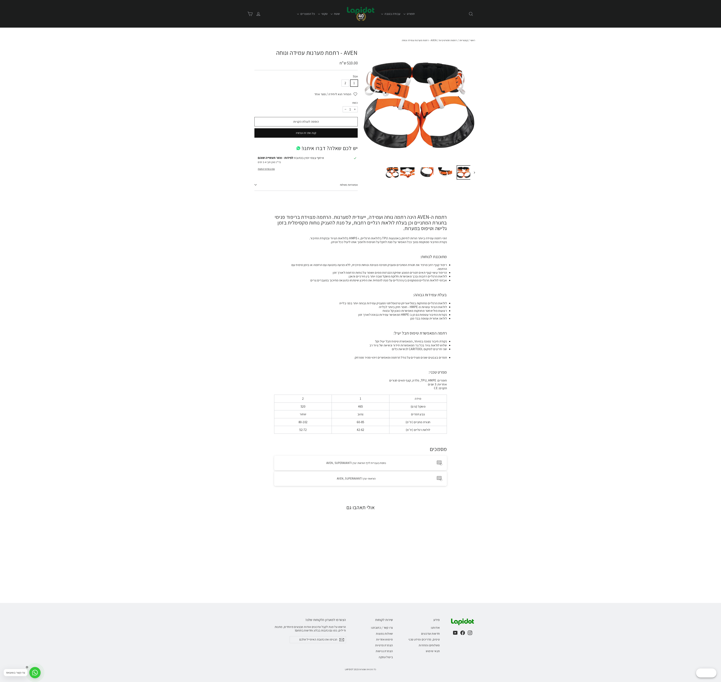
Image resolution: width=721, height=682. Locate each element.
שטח (336, 14)
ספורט (410, 14)
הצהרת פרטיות (384, 645)
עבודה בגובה (392, 14)
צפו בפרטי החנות (266, 168)
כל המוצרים (307, 14)
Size (355, 76)
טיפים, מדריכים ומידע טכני (424, 639)
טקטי (324, 14)
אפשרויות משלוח (349, 185)
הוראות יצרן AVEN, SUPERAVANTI (356, 478)
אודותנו (435, 628)
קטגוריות (463, 40)
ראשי (472, 40)
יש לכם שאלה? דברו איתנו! (330, 148)
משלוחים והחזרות (429, 645)
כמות (355, 102)
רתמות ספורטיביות (448, 40)
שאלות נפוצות (384, 634)
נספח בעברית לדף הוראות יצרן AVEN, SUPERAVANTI (356, 463)
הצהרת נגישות (384, 651)
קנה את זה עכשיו (306, 133)
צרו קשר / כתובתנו (382, 628)
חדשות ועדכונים (430, 634)
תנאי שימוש (433, 651)
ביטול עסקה (386, 657)
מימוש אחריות (384, 639)
